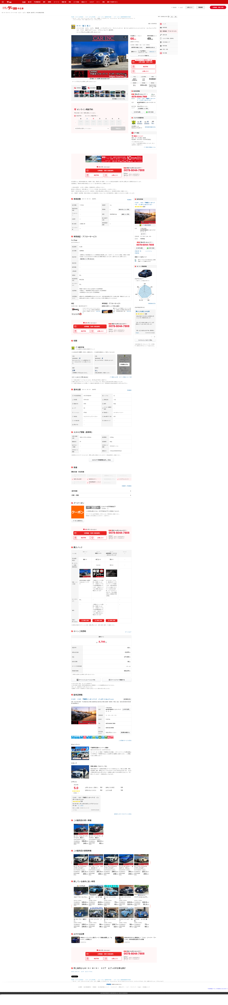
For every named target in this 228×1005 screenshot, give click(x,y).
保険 (103, 2)
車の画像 (165, 53)
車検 (70, 2)
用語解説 (129, 199)
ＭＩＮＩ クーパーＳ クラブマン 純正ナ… (96, 836)
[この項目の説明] (147, 94)
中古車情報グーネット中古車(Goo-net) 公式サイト (218, 988)
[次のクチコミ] (154, 337)
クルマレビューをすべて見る (145, 340)
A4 (172, 16)
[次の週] (124, 122)
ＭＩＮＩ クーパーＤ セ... (125, 897)
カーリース (56, 2)
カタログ (92, 2)
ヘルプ (181, 7)
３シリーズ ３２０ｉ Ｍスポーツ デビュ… (126, 867)
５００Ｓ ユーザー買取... (140, 920)
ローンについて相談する (143, 55)
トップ (164, 24)
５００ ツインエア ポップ (126, 920)
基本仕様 (165, 34)
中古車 (72, 16)
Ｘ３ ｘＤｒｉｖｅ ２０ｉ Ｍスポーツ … (96, 867)
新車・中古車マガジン (112, 2)
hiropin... (137, 332)
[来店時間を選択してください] (92, 128)
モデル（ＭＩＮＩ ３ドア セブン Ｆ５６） (82, 971)
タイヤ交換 (76, 2)
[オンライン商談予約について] (97, 115)
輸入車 (29, 2)
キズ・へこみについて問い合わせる (80, 377)
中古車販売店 (37, 2)
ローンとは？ (128, 632)
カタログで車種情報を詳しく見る (101, 460)
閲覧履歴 (200, 7)
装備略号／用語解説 (126, 486)
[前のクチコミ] (152, 337)
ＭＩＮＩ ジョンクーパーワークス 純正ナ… (81, 836)
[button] (72, 863)
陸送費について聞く (144, 108)
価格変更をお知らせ (150, 47)
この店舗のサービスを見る (125, 740)
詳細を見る (152, 51)
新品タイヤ (84, 2)
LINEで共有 (150, 112)
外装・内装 (75, 495)
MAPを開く (138, 112)
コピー (144, 233)
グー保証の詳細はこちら (150, 147)
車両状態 (165, 27)
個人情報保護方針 (87, 987)
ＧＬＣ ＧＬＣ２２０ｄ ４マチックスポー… (81, 867)
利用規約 (94, 987)
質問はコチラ (121, 987)
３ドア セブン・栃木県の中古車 (104, 16)
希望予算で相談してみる (136, 47)
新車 (44, 2)
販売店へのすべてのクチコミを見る (122, 814)
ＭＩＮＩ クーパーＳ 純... (110, 897)
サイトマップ (133, 987)
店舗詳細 (137, 253)
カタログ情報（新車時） (168, 38)
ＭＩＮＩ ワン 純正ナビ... (80, 920)
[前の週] (75, 122)
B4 (175, 16)
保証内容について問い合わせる (87, 258)
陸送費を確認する (125, 732)
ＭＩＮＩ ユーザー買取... (95, 897)
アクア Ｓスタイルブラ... (141, 897)
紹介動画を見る (127, 699)
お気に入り (189, 7)
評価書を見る (124, 364)
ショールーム (148, 251)
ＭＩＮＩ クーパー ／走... (95, 920)
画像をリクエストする (119, 98)
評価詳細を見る (152, 303)
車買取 (49, 2)
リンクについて (114, 987)
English (174, 7)
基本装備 (74, 491)
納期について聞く (126, 214)
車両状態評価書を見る (150, 127)
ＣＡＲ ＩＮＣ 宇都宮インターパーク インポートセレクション (92, 699)
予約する (118, 128)
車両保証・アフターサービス (170, 31)
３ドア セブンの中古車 (89, 16)
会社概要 (80, 987)
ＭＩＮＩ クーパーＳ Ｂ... (110, 920)
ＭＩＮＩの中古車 (79, 16)
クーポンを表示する (77, 520)
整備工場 (64, 2)
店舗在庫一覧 (138, 251)
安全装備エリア (166, 42)
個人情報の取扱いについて (103, 987)
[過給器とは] (107, 412)
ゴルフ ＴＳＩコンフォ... (81, 897)
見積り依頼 (86, 620)
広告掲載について (146, 987)
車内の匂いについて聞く (124, 209)
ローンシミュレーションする (87, 679)
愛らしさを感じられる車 (143, 311)
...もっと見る (80, 805)
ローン (98, 2)
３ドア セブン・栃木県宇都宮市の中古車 (122, 16)
